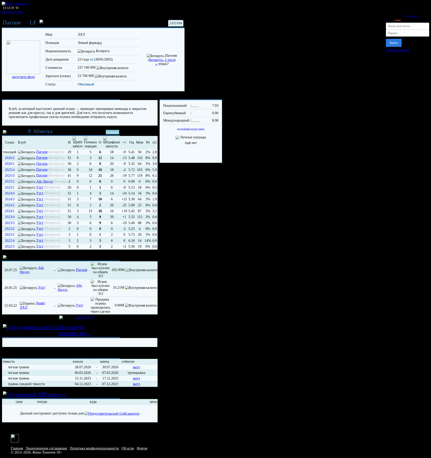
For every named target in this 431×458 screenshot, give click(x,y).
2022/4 (10, 240)
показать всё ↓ (74, 333)
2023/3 (10, 223)
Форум (142, 448)
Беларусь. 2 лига (161, 60)
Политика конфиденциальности (94, 448)
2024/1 (10, 211)
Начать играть (12, 12)
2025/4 (10, 170)
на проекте (112, 132)
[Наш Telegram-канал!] (15, 438)
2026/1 (10, 164)
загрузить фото (23, 77)
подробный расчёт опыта (191, 128)
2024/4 (10, 193)
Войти (394, 43)
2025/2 (10, 181)
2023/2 (10, 229)
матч (136, 367)
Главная (17, 448)
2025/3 (10, 175)
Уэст (39, 187)
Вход (398, 16)
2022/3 (10, 246)
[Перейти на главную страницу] (15, 4)
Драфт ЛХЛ (84, 317)
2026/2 (10, 158)
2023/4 (10, 217)
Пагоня (12, 22)
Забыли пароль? (398, 50)
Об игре (128, 448)
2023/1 (10, 234)
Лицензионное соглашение (46, 448)
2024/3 (10, 199)
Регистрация (410, 16)
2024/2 (10, 205)
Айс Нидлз (44, 181)
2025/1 (10, 187)
